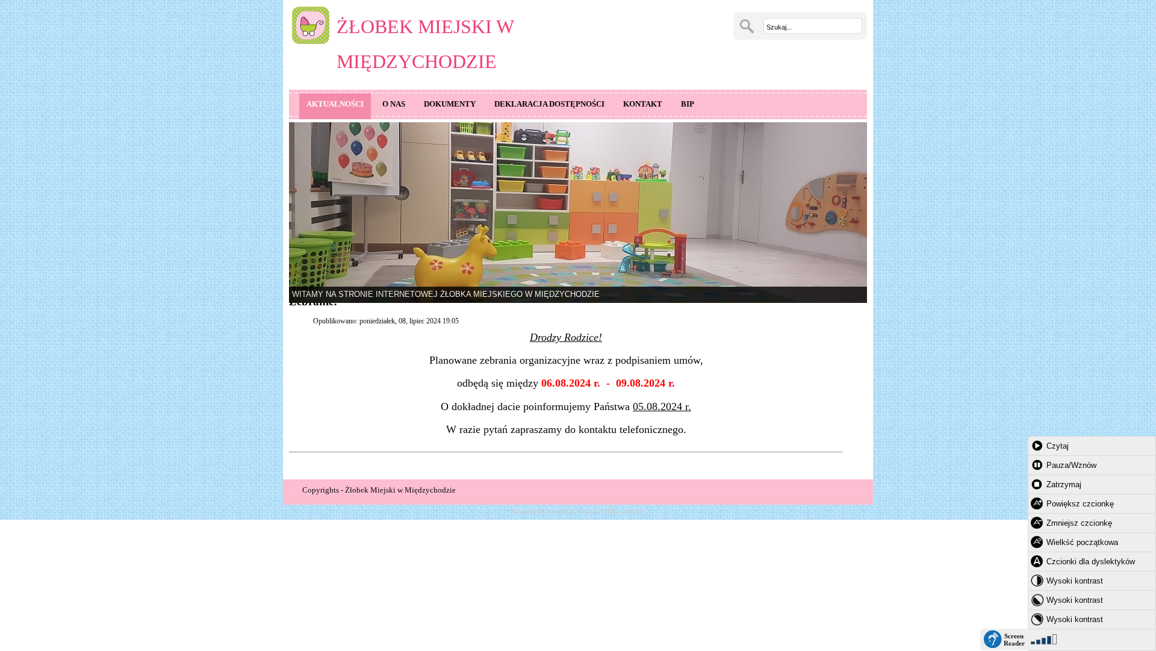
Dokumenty (450, 104)
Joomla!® (560, 511)
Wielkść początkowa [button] (1082, 542)
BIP (687, 104)
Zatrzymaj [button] (1063, 484)
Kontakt (642, 104)
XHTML (606, 511)
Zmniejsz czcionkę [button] (1079, 523)
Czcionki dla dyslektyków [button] (1090, 561)
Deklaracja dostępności (549, 104)
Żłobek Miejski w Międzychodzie (425, 44)
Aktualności (335, 104)
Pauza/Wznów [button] (1071, 465)
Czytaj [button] (1057, 445)
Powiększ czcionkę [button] (1080, 503)
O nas (393, 104)
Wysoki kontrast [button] (1074, 580)
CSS (637, 511)
